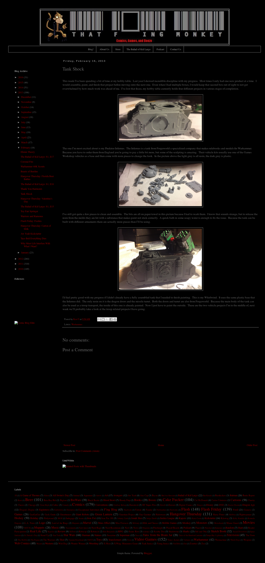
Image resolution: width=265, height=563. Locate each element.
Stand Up (45, 535)
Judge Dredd (151, 518)
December (26, 96)
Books (138, 500)
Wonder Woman (78, 543)
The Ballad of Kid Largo (138, 49)
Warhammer (76, 324)
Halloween (160, 514)
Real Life (35, 531)
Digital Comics (186, 504)
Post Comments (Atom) (87, 450)
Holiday (34, 518)
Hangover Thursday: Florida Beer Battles (37, 177)
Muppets (39, 527)
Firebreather (161, 509)
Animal (76, 495)
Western (49, 543)
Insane (81, 518)
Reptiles (51, 531)
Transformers (115, 539)
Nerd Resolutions (113, 527)
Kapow (182, 518)
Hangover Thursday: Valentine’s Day (36, 200)
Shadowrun (174, 531)
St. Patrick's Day (30, 535)
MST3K (27, 528)
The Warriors (49, 539)
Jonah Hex (136, 518)
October (25, 107)
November (26, 101)
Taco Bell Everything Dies (33, 238)
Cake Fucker (173, 499)
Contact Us (175, 49)
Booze (152, 500)
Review (61, 531)
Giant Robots (82, 514)
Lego (42, 523)
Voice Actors (173, 539)
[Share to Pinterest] (115, 319)
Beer (29, 499)
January (25, 252)
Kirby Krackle (238, 518)
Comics (78, 504)
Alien (46, 495)
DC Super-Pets (149, 504)
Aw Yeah (132, 495)
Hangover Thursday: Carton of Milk (36, 227)
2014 (21, 87)
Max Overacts (122, 523)
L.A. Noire (30, 523)
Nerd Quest (83, 528)
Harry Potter (219, 514)
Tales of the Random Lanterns (191, 535)
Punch (198, 527)
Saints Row (134, 531)
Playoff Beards (172, 527)
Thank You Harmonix (31, 188)
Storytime (111, 535)
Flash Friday (211, 509)
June (23, 127)
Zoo (203, 543)
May (23, 132)
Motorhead (218, 523)
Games (18, 514)
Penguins (146, 528)
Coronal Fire (27, 161)
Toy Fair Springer (29, 211)
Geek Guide (50, 514)
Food (235, 509)
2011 (21, 263)
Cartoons (236, 500)
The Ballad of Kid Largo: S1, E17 (37, 156)
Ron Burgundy (109, 531)
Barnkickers (220, 495)
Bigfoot (63, 500)
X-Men (107, 543)
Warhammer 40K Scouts (33, 166)
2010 (21, 268)
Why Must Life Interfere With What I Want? (35, 245)
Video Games (145, 539)
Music (55, 527)
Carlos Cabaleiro (219, 500)
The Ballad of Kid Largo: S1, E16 (37, 184)
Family (149, 509)
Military (135, 523)
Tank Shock (26, 193)
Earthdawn (58, 509)
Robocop (83, 531)
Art (106, 495)
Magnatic (76, 523)
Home (161, 445)
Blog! (91, 49)
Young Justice (163, 543)
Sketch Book (218, 531)
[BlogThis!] (103, 319)
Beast (20, 500)
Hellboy (232, 514)
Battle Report (249, 495)
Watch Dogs (235, 540)
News (136, 527)
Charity (251, 500)
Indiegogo (70, 518)
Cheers (21, 504)
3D (15, 495)
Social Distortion (240, 531)
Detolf (162, 505)
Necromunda (71, 528)
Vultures (186, 540)
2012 (21, 258)
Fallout (138, 509)
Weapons (247, 539)
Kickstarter (210, 518)
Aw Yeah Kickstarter (31, 233)
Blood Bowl (109, 500)
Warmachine (220, 539)
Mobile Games (169, 522)
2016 (21, 77)
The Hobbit (22, 540)
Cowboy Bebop (119, 505)
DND (221, 504)
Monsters (201, 523)
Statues (97, 535)
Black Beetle (93, 500)
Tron (129, 540)
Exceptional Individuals (89, 509)
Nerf (127, 527)
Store (117, 49)
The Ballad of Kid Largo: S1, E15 (37, 206)
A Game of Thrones (30, 495)
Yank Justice (147, 543)
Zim (185, 543)
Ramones (218, 528)
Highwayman (245, 514)
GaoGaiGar (35, 514)
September (26, 112)
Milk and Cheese (150, 523)
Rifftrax (73, 531)
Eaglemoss (44, 509)
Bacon (155, 495)
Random (230, 527)
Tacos (137, 535)
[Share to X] (107, 319)
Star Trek (56, 535)
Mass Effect (104, 522)
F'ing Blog (110, 509)
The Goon (250, 535)
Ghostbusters (65, 514)
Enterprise (71, 509)
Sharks (186, 531)
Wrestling (93, 543)
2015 (21, 82)
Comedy (65, 505)
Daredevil (133, 504)
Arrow (98, 495)
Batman (233, 495)
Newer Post (69, 445)
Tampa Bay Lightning (215, 535)
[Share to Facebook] (111, 319)
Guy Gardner (145, 514)
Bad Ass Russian (168, 495)
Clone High (44, 505)
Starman (86, 535)
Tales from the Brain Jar (157, 535)
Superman (125, 535)
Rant (240, 527)
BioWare (76, 500)
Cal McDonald (201, 500)
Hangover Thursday (186, 513)
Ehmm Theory (28, 151)
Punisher (208, 528)
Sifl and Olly (201, 531)
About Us (104, 49)
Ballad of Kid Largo (188, 495)
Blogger (148, 553)
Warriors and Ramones (32, 216)
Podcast (160, 49)
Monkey (186, 522)
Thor (61, 539)
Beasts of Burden (29, 171)
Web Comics (22, 543)
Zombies (194, 543)
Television (233, 535)
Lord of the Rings (60, 523)
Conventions (101, 504)
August (25, 117)
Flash (185, 509)
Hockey (18, 518)
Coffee (55, 504)
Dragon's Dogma (27, 509)
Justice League (167, 518)
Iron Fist (91, 518)
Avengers (118, 495)
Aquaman (88, 495)
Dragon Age (248, 504)
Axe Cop (144, 495)
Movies (249, 522)
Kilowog (225, 518)
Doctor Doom (233, 505)
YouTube (176, 543)
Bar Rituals (207, 495)
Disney (209, 504)
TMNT (90, 540)
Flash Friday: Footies (31, 221)
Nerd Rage (96, 527)
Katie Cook (196, 518)
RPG (120, 531)
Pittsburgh (157, 527)
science (146, 531)
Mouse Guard (232, 523)
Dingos (200, 505)
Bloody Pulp (124, 500)
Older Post (252, 445)
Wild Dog (62, 543)
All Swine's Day (61, 495)
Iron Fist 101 (107, 518)
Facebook (128, 509)
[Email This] (99, 319)
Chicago (32, 504)
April (24, 137)
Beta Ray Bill (50, 500)
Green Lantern (103, 514)
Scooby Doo (159, 531)
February (26, 147)
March (24, 142)
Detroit (172, 504)
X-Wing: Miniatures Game (126, 543)
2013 (21, 92)
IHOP (60, 518)
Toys (99, 539)
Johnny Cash (122, 518)
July (23, 122)
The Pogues (35, 540)
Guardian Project (127, 514)
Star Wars (69, 535)
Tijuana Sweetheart (76, 540)
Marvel (87, 523)
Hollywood (49, 518)
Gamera (247, 509)
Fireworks (174, 509)
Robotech (95, 531)
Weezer (39, 543)
